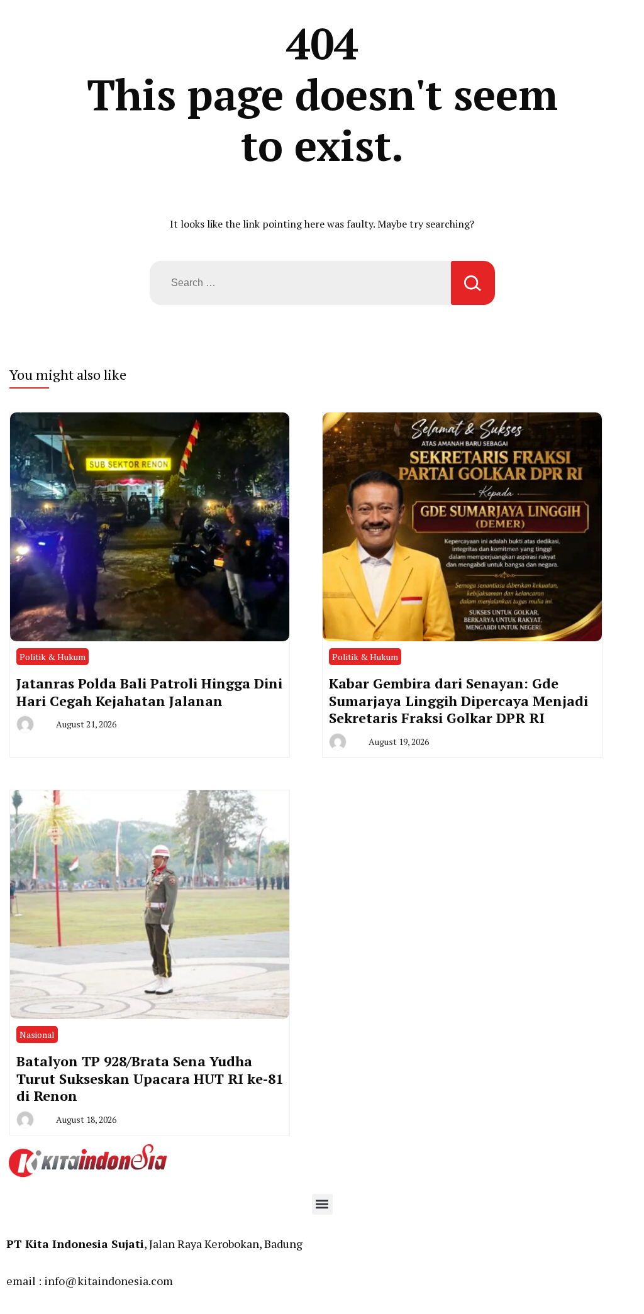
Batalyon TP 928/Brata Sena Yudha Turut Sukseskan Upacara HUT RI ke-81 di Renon (149, 1078)
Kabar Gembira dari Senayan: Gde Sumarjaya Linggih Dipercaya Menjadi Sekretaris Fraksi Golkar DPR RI (458, 700)
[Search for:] (300, 283)
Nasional (37, 1035)
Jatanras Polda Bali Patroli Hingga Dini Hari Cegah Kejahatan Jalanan (149, 692)
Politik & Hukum (52, 657)
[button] (322, 1204)
